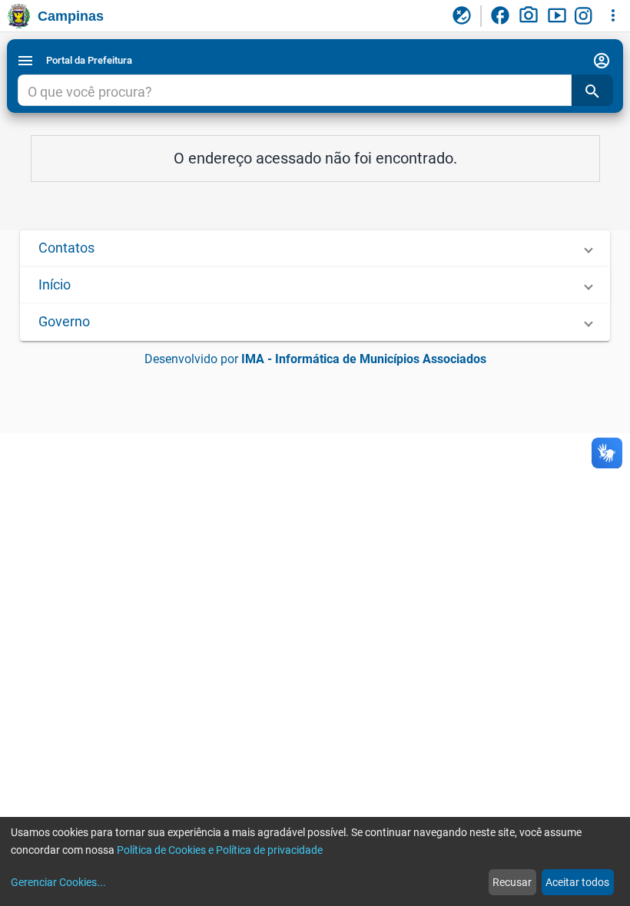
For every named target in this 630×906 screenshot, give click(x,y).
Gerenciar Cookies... (58, 882)
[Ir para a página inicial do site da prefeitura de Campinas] (19, 16)
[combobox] (294, 92)
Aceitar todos (577, 882)
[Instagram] (585, 16)
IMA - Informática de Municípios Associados (363, 359)
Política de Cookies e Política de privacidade (220, 850)
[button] (315, 248)
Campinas (71, 16)
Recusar (512, 882)
